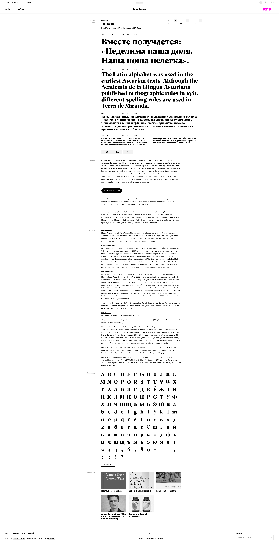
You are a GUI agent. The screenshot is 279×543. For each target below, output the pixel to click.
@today (141, 538)
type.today (139, 9)
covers (109, 176)
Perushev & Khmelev (19, 538)
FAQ (22, 2)
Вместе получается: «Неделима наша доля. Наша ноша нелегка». (147, 50)
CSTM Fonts (137, 28)
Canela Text (107, 21)
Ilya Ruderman (127, 28)
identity (140, 176)
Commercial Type (116, 28)
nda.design (51, 538)
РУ (257, 2)
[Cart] (266, 2)
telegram (160, 538)
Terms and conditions (145, 534)
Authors (8, 9)
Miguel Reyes (105, 28)
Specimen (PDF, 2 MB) (113, 190)
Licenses (15, 2)
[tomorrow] (268, 9)
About (7, 2)
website (173, 176)
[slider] (112, 35)
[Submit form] (271, 537)
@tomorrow (150, 538)
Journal (29, 2)
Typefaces (20, 9)
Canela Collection (108, 160)
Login (272, 2)
